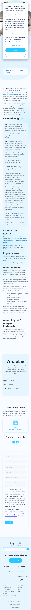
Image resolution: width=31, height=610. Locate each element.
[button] (24, 2)
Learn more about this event (14, 71)
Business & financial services (8, 592)
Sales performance (23, 574)
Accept (15, 50)
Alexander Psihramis (13, 240)
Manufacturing (7, 587)
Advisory (5, 570)
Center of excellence (8, 574)
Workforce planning (23, 576)
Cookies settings (15, 45)
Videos (20, 591)
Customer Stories (22, 583)
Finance (20, 570)
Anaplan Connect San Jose (11, 95)
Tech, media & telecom (9, 595)
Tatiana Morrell (16, 215)
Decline (16, 54)
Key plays (20, 585)
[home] (7, 2)
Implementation (7, 572)
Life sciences (6, 589)
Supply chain (21, 572)
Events (19, 589)
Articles (20, 587)
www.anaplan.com (9, 316)
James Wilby (15, 213)
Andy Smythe (18, 239)
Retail (4, 585)
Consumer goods (7, 583)
